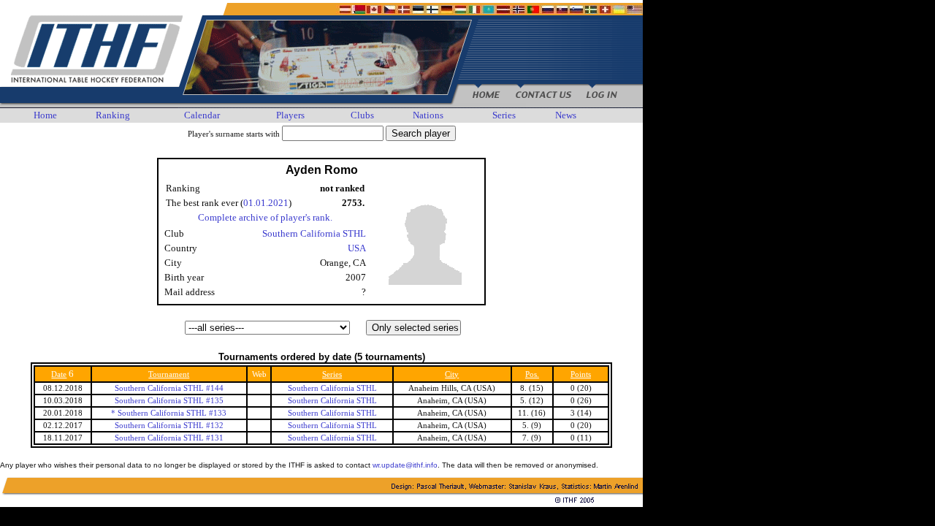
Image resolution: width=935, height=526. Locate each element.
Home (45, 115)
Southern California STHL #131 (169, 438)
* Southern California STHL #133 (168, 413)
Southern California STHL (314, 233)
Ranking (113, 115)
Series (504, 115)
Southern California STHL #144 (169, 388)
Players (290, 115)
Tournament (168, 374)
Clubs (362, 115)
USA (357, 248)
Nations (428, 115)
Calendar (202, 115)
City (452, 374)
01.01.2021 (266, 202)
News (565, 115)
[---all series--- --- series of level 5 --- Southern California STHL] (321, 328)
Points (580, 374)
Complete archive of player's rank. (265, 217)
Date (58, 374)
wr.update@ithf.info (405, 465)
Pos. (532, 374)
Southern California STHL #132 (169, 426)
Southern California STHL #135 (169, 401)
